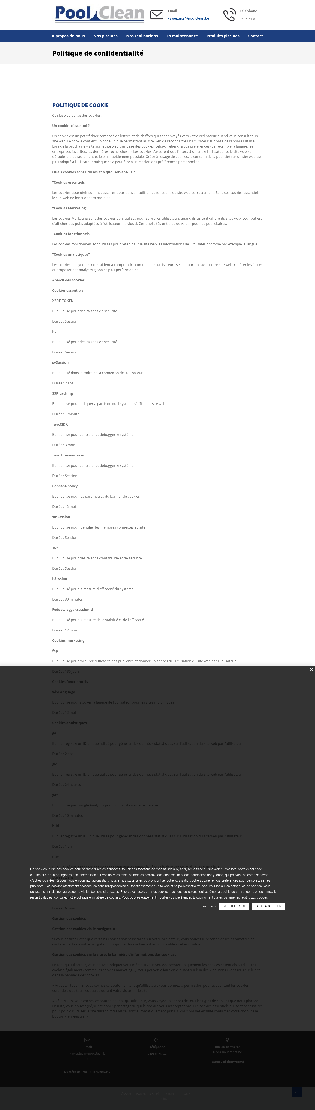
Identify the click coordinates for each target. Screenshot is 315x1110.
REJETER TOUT (234, 906)
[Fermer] (311, 670)
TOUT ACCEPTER (268, 906)
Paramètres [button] (208, 906)
